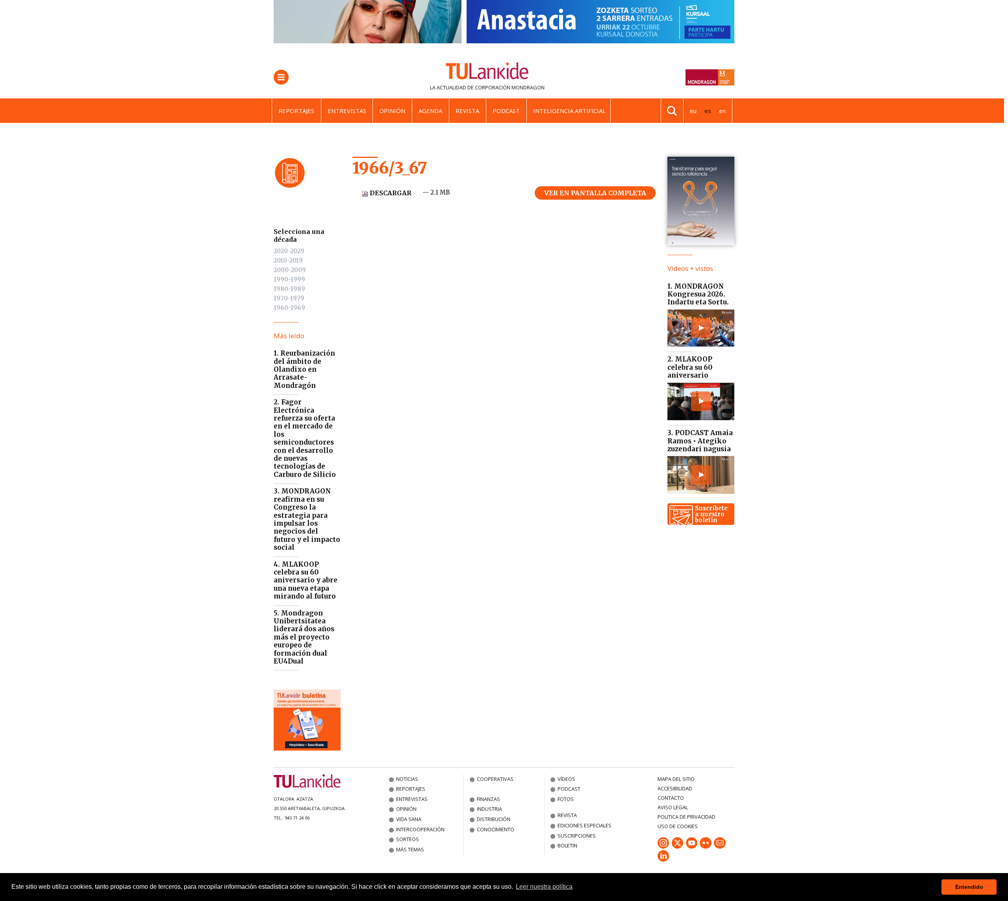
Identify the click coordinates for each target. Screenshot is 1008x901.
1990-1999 (289, 279)
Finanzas (488, 799)
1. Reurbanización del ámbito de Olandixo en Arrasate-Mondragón (304, 369)
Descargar (389, 193)
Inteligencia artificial (569, 111)
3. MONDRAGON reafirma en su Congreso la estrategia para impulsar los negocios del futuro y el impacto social (307, 519)
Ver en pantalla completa (595, 193)
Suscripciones (577, 835)
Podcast (506, 111)
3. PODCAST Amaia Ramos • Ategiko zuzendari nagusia (700, 440)
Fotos (566, 799)
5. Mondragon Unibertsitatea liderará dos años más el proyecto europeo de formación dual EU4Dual (304, 637)
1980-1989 (289, 289)
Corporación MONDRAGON (510, 87)
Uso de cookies (678, 826)
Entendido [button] (969, 887)
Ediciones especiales (584, 825)
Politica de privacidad (686, 816)
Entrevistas (347, 111)
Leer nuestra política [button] (544, 886)
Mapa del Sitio (676, 778)
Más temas (410, 849)
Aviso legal (673, 807)
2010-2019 (288, 260)
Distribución (493, 819)
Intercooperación (420, 829)
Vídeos (566, 778)
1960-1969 (289, 307)
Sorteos (407, 839)
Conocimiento (495, 829)
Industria (489, 808)
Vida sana (408, 819)
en (722, 111)
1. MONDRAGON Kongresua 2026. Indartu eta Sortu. (698, 294)
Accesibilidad (675, 788)
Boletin (567, 845)
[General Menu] (281, 77)
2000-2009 (290, 270)
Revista (467, 111)
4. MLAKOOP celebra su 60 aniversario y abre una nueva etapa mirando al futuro (305, 580)
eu (693, 111)
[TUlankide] (487, 72)
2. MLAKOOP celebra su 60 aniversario (689, 367)
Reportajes (296, 111)
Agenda (430, 111)
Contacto (671, 797)
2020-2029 (289, 251)
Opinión (392, 111)
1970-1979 (289, 298)
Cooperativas (495, 778)
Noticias (407, 778)
